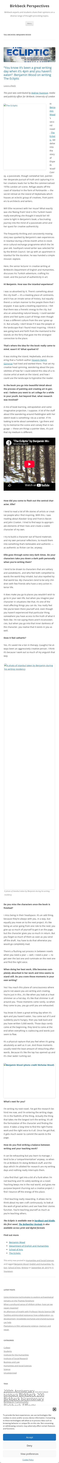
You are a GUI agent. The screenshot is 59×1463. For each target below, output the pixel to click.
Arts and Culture (41, 1392)
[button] (54, 1409)
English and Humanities (40, 1264)
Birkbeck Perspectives (29, 6)
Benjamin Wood (52, 111)
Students (8, 1351)
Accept (29, 1437)
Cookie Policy (28, 1459)
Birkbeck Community (16, 1402)
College (7, 1347)
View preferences (29, 1453)
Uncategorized (10, 1373)
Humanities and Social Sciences (40, 1260)
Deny (29, 1445)
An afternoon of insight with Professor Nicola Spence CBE (29, 1311)
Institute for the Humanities (16, 1355)
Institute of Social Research (16, 1358)
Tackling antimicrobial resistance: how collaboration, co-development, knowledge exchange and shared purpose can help (29, 1319)
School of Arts (16, 1249)
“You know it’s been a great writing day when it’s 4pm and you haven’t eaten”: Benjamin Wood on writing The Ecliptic (28, 73)
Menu (29, 23)
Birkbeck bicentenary (24, 1399)
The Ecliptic (52, 136)
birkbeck (11, 1394)
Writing (24, 1267)
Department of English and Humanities (29, 1245)
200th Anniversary (19, 1390)
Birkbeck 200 (31, 1395)
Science (7, 1369)
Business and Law (12, 1362)
